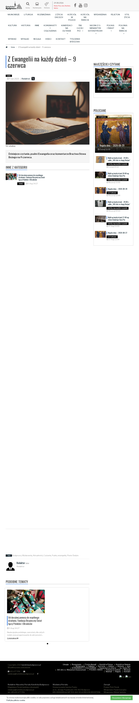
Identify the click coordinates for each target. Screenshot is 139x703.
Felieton (115, 14)
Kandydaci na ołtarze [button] (66, 28)
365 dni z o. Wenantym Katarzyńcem (71, 670)
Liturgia (28, 14)
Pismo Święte (72, 555)
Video (48, 39)
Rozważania (43, 14)
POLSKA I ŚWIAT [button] (110, 26)
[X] (33, 78)
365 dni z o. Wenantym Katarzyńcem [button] (95, 28)
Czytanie (47, 555)
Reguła (37, 39)
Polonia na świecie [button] (123, 28)
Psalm (54, 555)
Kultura (12, 25)
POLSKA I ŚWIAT (96, 670)
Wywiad (12, 39)
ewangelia (62, 555)
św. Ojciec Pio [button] (80, 28)
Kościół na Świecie (85, 17)
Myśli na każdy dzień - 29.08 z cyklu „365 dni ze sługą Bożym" (119, 159)
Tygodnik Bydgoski (75, 40)
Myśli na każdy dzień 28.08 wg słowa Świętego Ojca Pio (118, 174)
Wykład (25, 39)
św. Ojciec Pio (124, 668)
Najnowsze (14, 14)
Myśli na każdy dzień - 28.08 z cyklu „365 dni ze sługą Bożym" (119, 203)
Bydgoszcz (16, 555)
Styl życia (127, 15)
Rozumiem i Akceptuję (121, 698)
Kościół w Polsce (71, 17)
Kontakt (60, 39)
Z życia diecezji (59, 15)
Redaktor (26, 78)
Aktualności (38, 555)
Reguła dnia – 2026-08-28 (117, 188)
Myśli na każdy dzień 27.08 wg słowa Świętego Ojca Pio (118, 218)
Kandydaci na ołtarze (107, 668)
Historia (25, 25)
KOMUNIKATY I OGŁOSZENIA (50, 28)
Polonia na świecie (113, 670)
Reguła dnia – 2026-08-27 (117, 232)
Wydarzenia (100, 14)
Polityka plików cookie (15, 700)
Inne (37, 25)
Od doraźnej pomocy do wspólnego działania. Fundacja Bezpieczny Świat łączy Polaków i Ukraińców (32, 177)
